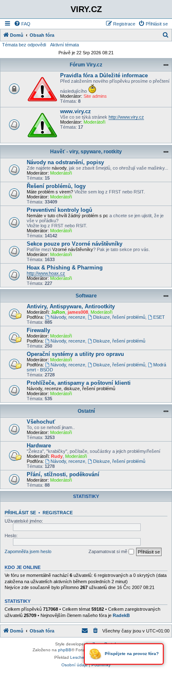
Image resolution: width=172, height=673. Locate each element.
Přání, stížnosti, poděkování (63, 474)
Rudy (57, 456)
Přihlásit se (20, 512)
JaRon (58, 312)
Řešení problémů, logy (56, 186)
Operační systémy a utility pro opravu (75, 354)
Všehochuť (41, 422)
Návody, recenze (68, 317)
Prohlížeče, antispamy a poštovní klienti (79, 383)
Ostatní (86, 411)
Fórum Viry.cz (86, 65)
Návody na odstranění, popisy (65, 162)
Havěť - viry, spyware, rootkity (86, 152)
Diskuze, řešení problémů (119, 317)
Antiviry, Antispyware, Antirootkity (71, 306)
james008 (78, 312)
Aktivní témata (64, 44)
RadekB (121, 615)
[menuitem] (22, 24)
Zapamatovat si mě (109, 551)
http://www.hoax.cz (46, 273)
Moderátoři (94, 121)
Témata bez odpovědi (24, 44)
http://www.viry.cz (126, 116)
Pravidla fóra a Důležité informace (104, 75)
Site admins (95, 96)
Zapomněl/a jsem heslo (28, 551)
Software (86, 296)
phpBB (64, 650)
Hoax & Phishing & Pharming (65, 267)
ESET (159, 317)
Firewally (38, 330)
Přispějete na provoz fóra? (131, 653)
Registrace (58, 512)
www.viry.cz (75, 111)
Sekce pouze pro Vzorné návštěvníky (74, 244)
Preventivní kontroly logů (59, 210)
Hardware (39, 445)
